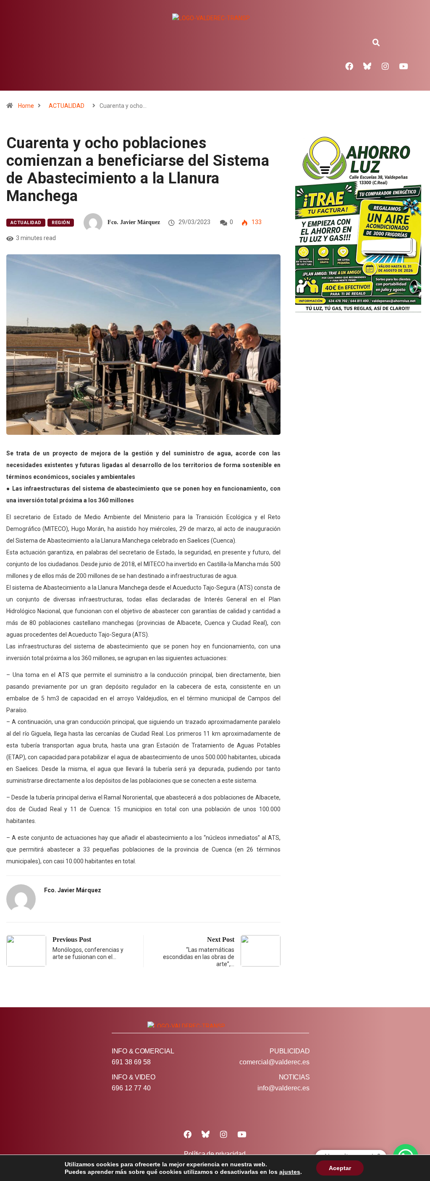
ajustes (289, 1171)
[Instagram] (385, 66)
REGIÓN (61, 222)
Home (26, 105)
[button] (376, 43)
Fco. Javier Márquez (134, 222)
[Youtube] (404, 66)
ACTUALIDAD (66, 105)
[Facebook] (349, 66)
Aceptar (340, 1168)
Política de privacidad (214, 1153)
